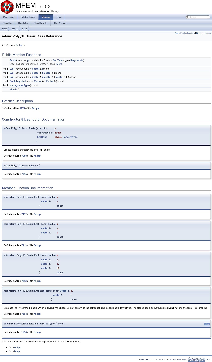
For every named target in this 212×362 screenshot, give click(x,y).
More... (59, 64)
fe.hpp (19, 45)
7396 (24, 174)
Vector (36, 68)
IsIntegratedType (19, 85)
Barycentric (76, 60)
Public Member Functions (185, 33)
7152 (24, 214)
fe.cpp (37, 155)
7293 (24, 281)
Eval (12, 68)
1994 (24, 332)
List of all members (203, 33)
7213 (24, 245)
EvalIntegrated (18, 81)
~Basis (13, 89)
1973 (22, 108)
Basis (24, 29)
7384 (24, 314)
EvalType (57, 60)
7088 (24, 155)
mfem (4, 29)
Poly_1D (14, 29)
